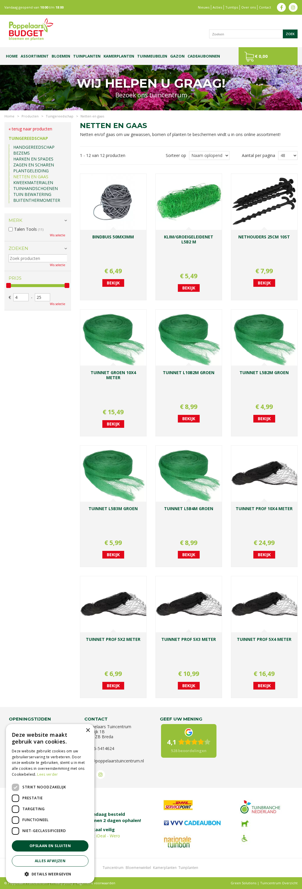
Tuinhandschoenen (35, 188)
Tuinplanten (188, 867)
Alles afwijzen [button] (50, 860)
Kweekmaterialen (33, 182)
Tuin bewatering (32, 194)
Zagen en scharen (33, 165)
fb (281, 7)
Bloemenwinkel (138, 867)
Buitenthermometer (36, 200)
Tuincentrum (113, 867)
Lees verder (47, 774)
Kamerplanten (165, 867)
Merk (15, 220)
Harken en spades (33, 159)
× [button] (88, 730)
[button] (50, 873)
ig (293, 7)
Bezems (21, 153)
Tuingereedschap (28, 138)
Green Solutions (243, 883)
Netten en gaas (30, 176)
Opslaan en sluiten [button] (50, 845)
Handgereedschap (34, 147)
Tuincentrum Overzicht (279, 883)
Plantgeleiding (31, 170)
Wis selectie (57, 235)
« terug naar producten (30, 129)
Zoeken (18, 248)
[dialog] (50, 803)
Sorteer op (176, 155)
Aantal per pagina (258, 155)
